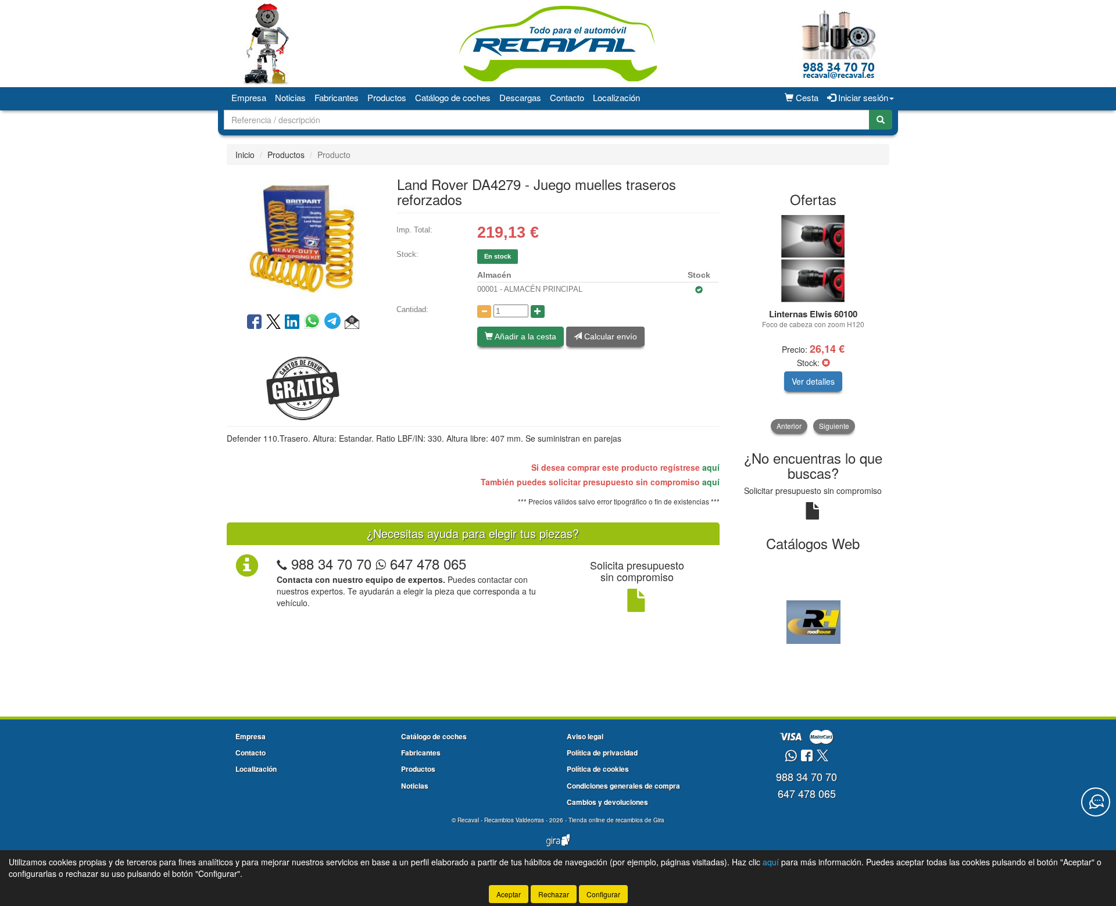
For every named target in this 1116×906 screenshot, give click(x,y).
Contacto (567, 97)
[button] (352, 322)
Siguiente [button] (834, 426)
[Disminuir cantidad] (484, 311)
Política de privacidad (602, 752)
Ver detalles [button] (813, 381)
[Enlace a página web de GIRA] (558, 848)
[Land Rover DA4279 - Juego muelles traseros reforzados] (303, 238)
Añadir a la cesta (524, 336)
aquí (711, 467)
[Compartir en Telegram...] (334, 322)
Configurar (603, 894)
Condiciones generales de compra (623, 785)
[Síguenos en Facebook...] (806, 756)
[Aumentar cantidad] (538, 311)
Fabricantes (336, 97)
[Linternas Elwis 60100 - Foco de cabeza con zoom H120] (813, 258)
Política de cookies (598, 769)
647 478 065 (426, 563)
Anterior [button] (789, 426)
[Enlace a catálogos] (813, 621)
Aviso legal (585, 736)
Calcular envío (609, 336)
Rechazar (553, 894)
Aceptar (508, 894)
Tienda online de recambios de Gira (616, 820)
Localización (616, 97)
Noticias (290, 97)
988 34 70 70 (331, 563)
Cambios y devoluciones (607, 802)
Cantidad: (412, 309)
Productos (386, 97)
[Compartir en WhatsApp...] (314, 322)
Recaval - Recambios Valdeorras (500, 820)
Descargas (520, 97)
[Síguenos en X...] (822, 756)
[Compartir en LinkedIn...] (292, 322)
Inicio (245, 154)
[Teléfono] (282, 563)
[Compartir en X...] (273, 322)
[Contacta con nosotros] (1095, 802)
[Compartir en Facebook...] (254, 322)
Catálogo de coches (453, 97)
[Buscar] (880, 120)
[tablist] (813, 324)
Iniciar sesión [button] (862, 97)
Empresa (248, 97)
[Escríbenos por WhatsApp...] (791, 756)
